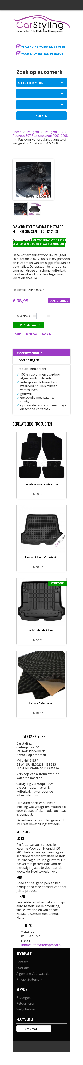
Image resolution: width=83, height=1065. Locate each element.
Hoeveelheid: (22, 316)
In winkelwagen (30, 325)
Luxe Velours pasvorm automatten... (41, 484)
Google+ (47, 334)
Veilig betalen (26, 1009)
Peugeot (33, 132)
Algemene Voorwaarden (33, 973)
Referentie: (28, 290)
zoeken (41, 116)
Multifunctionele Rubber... (41, 630)
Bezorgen (23, 997)
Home (17, 132)
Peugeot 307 (54, 132)
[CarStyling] (41, 23)
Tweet (17, 334)
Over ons (23, 968)
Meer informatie (29, 353)
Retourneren (25, 1003)
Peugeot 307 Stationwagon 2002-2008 (40, 135)
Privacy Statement (29, 979)
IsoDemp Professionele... (41, 703)
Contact (22, 962)
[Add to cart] (47, 494)
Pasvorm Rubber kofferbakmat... (41, 557)
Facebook (31, 334)
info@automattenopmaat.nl (41, 945)
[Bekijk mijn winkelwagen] (66, 41)
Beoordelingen (27, 360)
